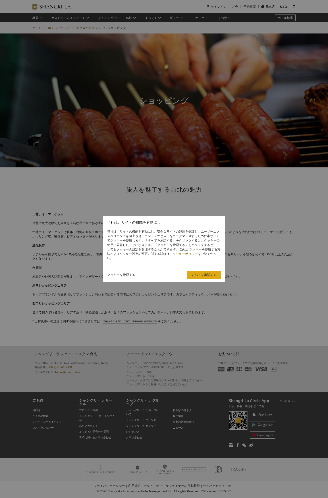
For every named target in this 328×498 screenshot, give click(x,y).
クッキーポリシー (185, 254)
